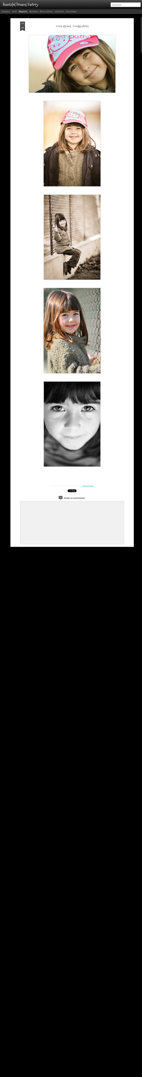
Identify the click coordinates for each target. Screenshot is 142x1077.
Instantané (59, 11)
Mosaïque (33, 11)
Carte (14, 11)
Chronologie (71, 11)
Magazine (23, 11)
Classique (5, 11)
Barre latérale (46, 11)
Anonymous (88, 486)
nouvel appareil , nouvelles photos (72, 26)
